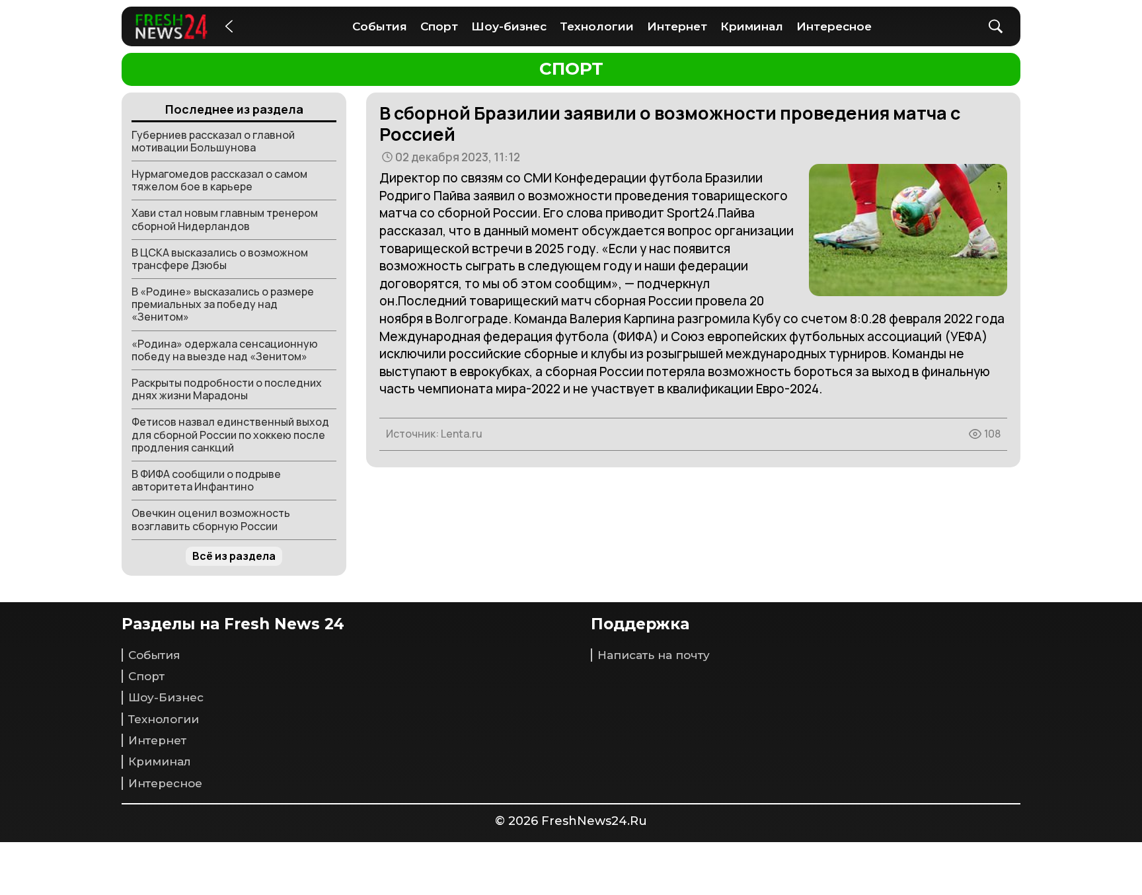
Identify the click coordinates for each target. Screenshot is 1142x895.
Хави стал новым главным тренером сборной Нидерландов (225, 219)
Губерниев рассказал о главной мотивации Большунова (213, 141)
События (379, 26)
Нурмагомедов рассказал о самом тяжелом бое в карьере (219, 180)
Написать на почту (653, 655)
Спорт (439, 26)
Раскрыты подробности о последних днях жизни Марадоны (227, 389)
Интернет (677, 26)
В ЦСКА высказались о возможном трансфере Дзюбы (220, 258)
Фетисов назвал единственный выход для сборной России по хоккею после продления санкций (230, 434)
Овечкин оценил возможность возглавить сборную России (211, 519)
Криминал (751, 26)
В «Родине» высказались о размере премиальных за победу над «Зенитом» (223, 304)
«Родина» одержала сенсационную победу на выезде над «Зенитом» (225, 350)
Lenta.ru (461, 433)
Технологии (597, 26)
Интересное (834, 26)
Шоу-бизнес (509, 26)
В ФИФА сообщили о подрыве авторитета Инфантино (206, 480)
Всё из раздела (234, 556)
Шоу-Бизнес (166, 697)
